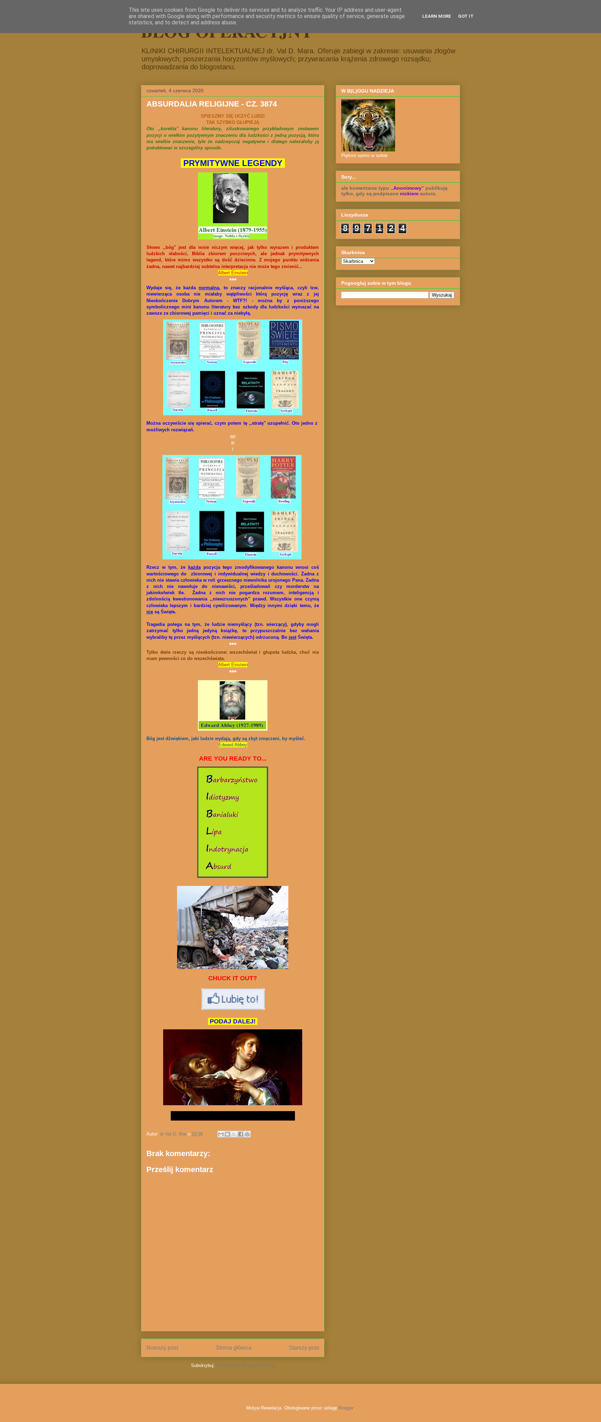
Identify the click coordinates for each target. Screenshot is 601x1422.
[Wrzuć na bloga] (227, 1134)
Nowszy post (162, 1348)
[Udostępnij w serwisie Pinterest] (247, 1134)
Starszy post (304, 1348)
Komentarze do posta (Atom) (245, 1365)
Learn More (436, 16)
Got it (466, 16)
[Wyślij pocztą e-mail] (220, 1134)
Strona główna (233, 1348)
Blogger (345, 1408)
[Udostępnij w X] (234, 1134)
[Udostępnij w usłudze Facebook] (240, 1134)
